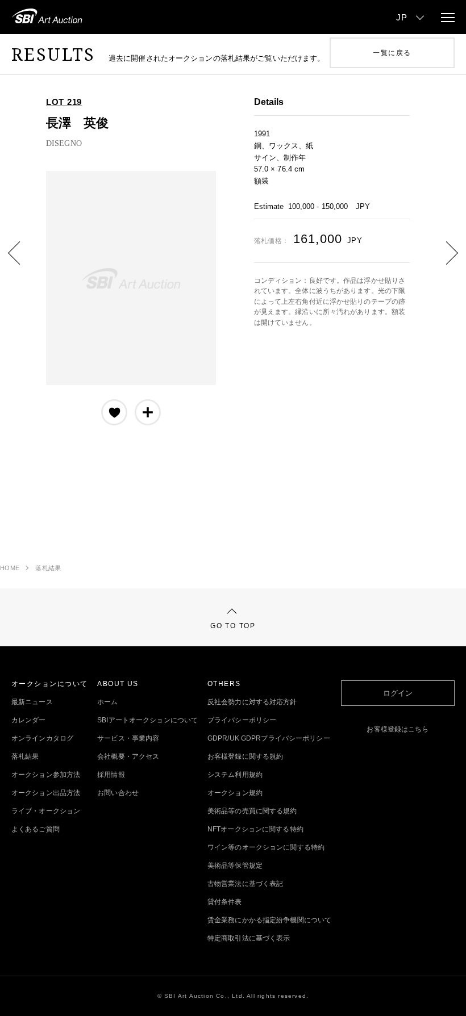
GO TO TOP (232, 626)
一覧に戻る (392, 53)
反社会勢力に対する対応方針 (252, 702)
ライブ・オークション (45, 811)
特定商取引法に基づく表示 (248, 938)
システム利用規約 (235, 774)
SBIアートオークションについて (147, 720)
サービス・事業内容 (128, 738)
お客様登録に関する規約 (245, 756)
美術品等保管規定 (235, 865)
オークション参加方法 (45, 774)
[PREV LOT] (22, 261)
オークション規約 (235, 792)
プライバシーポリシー (241, 720)
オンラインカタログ (42, 738)
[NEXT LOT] (443, 261)
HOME (9, 568)
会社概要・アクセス (128, 756)
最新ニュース (32, 702)
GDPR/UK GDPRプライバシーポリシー (268, 738)
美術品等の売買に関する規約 (252, 811)
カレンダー (28, 720)
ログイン (398, 693)
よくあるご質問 (35, 829)
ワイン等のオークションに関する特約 (265, 847)
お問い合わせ (118, 792)
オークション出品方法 (45, 792)
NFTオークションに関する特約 (255, 829)
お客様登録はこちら (397, 729)
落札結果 (48, 568)
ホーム (107, 702)
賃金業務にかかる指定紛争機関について (269, 920)
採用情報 (110, 774)
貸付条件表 (224, 901)
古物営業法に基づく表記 (245, 883)
